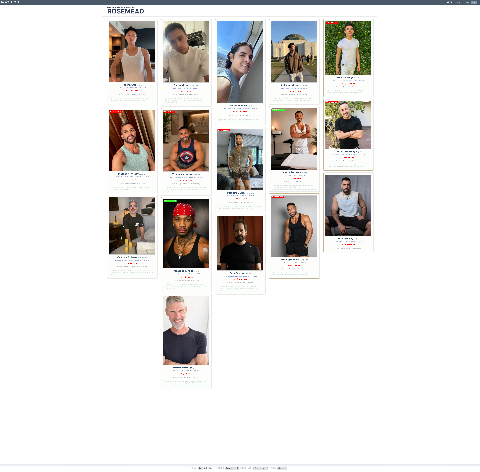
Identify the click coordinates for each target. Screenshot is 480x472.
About (462, 2)
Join (468, 2)
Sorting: (220, 468)
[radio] (200, 468)
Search (450, 2)
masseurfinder (10, 2)
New (456, 2)
